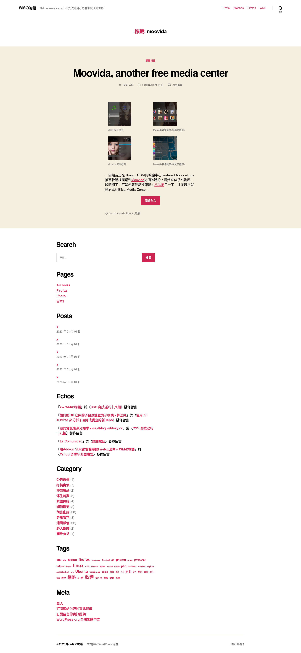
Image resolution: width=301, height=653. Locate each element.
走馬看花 (62, 517)
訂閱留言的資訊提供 (71, 614)
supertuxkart (62, 571)
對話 (140, 571)
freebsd (106, 559)
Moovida (137, 179)
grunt (130, 559)
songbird (141, 566)
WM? (263, 8)
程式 (63, 578)
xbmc (105, 572)
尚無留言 (177, 85)
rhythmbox (132, 566)
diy (64, 559)
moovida (120, 213)
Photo (226, 8)
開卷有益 (62, 533)
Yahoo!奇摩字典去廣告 (76, 454)
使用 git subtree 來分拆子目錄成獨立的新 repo (102, 417)
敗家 (146, 571)
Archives (239, 8)
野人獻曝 (62, 528)
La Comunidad (71, 441)
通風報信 (150, 60)
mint (87, 566)
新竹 (151, 572)
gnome (121, 559)
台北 (128, 572)
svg (72, 572)
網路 (71, 577)
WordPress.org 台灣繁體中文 (78, 619)
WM (131, 85)
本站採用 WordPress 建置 (102, 644)
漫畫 (58, 578)
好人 (134, 572)
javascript (139, 560)
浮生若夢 (62, 495)
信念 (112, 571)
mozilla (102, 566)
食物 (118, 578)
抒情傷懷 (62, 484)
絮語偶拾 (62, 501)
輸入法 (98, 578)
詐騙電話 (98, 441)
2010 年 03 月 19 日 (152, 85)
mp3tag (110, 566)
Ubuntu (130, 213)
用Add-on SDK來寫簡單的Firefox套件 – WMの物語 (97, 449)
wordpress (95, 571)
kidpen (68, 566)
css (58, 560)
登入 (59, 603)
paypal (116, 566)
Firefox (252, 8)
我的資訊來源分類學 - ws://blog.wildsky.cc (91, 428)
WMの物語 (27, 8)
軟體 (137, 213)
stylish (150, 566)
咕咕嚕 (159, 184)
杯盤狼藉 (62, 490)
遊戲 (106, 578)
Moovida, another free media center (150, 72)
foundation (96, 560)
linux (112, 213)
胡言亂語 (62, 511)
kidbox (60, 566)
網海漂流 (62, 506)
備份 (117, 572)
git (112, 560)
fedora (72, 560)
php (123, 566)
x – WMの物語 (70, 406)
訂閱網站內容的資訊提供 (74, 608)
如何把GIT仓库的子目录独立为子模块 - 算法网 (93, 415)
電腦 (112, 578)
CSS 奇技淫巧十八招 (106, 406)
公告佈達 (62, 479)
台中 (122, 572)
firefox (84, 559)
